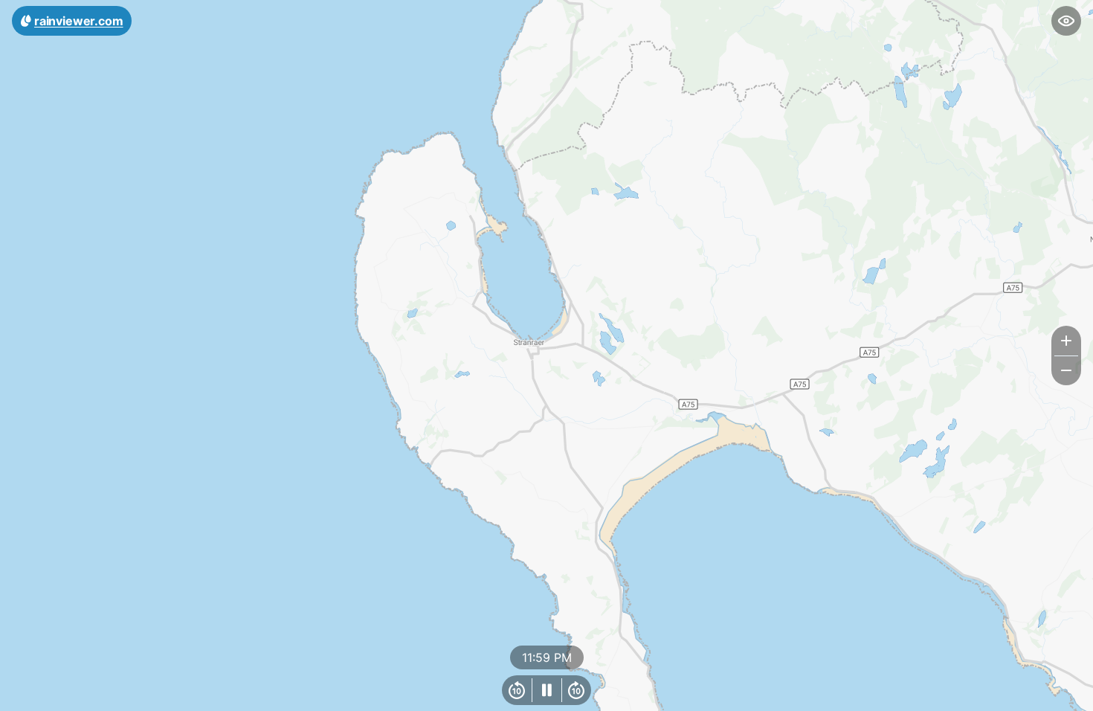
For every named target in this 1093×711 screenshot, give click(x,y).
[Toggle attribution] (1077, 695)
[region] (546, 355)
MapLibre (1045, 694)
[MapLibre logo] (37, 698)
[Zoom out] (1066, 370)
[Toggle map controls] (1066, 21)
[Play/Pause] (546, 690)
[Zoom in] (1066, 341)
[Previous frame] (517, 690)
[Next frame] (576, 690)
